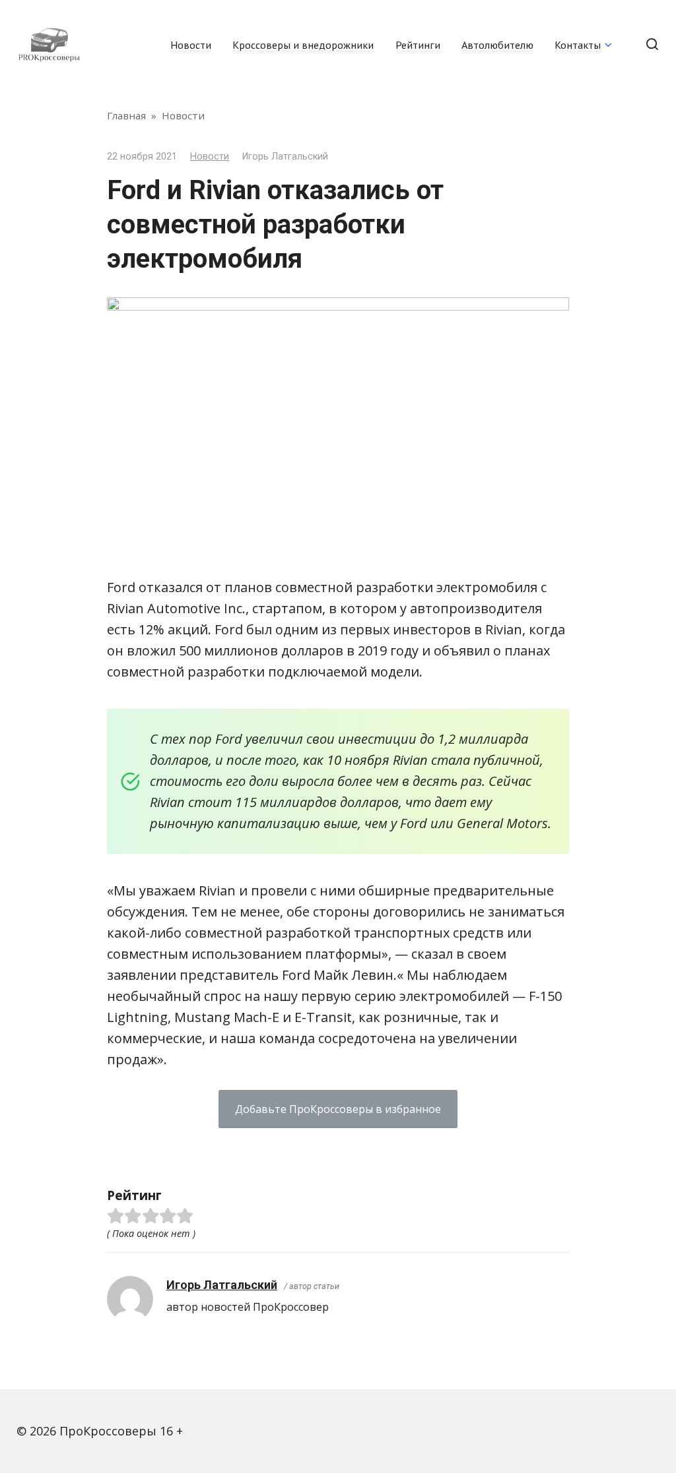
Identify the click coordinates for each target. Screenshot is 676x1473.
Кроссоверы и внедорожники (303, 44)
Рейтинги (417, 44)
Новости (190, 44)
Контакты (578, 44)
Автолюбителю (497, 44)
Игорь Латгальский (221, 1285)
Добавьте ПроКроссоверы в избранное (338, 1109)
